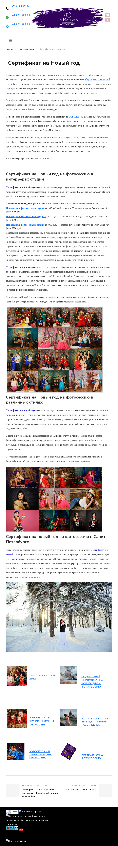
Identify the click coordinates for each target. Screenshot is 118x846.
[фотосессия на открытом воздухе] (68, 744)
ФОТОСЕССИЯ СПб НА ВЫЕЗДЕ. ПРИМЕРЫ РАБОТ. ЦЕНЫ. (95, 721)
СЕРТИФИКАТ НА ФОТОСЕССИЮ (92, 757)
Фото (21, 830)
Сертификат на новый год (20, 187)
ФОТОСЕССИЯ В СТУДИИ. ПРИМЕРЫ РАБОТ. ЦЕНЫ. (41, 721)
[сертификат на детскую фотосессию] (15, 744)
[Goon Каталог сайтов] (12, 811)
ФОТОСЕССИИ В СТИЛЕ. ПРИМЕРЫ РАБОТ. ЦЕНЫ (40, 754)
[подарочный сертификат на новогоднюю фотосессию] (68, 668)
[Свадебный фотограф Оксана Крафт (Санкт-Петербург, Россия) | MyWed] (12, 835)
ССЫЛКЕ (74, 116)
